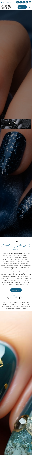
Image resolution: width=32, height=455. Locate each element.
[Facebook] (17, 2)
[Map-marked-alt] (30, 2)
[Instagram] (20, 2)
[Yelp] (23, 2)
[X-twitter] (27, 2)
